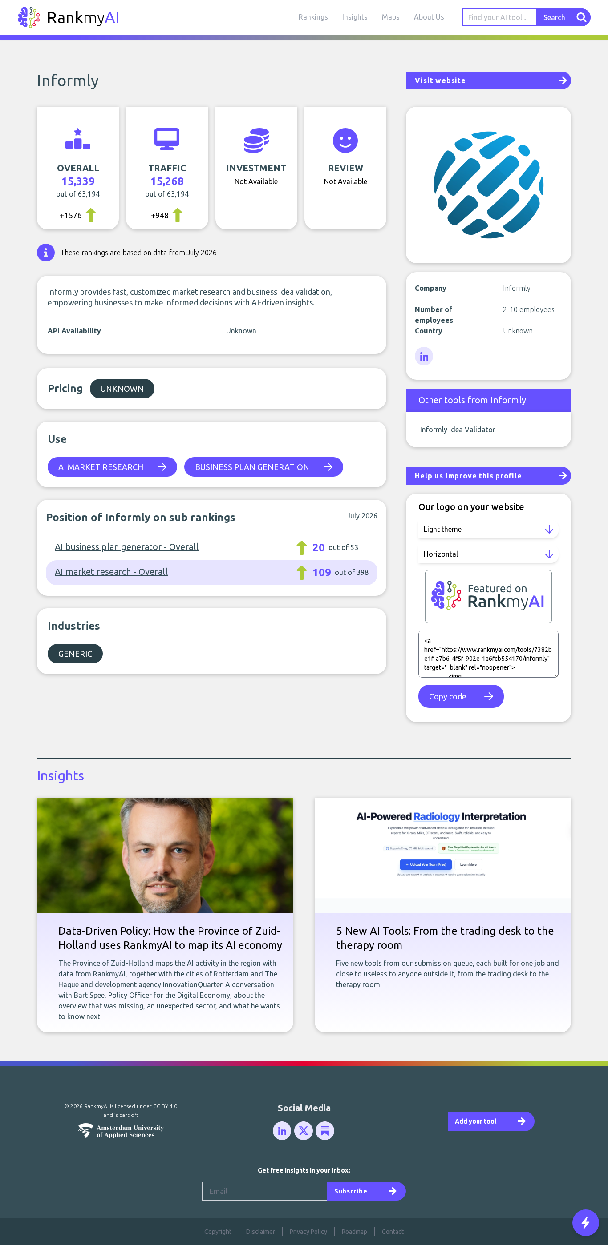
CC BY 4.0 (165, 1106)
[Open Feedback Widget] (585, 1222)
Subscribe (350, 1191)
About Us (429, 17)
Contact (393, 1231)
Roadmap (354, 1231)
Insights (355, 17)
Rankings (313, 17)
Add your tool (475, 1121)
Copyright (217, 1231)
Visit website (440, 80)
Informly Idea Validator (457, 430)
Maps (391, 17)
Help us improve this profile (468, 476)
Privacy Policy (308, 1231)
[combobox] (499, 17)
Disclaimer (260, 1231)
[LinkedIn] (424, 356)
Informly (68, 80)
